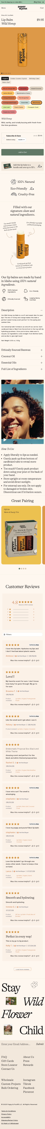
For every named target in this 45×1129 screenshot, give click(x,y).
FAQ (4, 1057)
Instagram (29, 1080)
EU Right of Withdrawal (9, 1123)
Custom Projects (11, 1084)
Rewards (28, 1065)
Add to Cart (22, 152)
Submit (40, 1044)
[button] (22, 138)
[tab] (5, 78)
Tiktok (27, 1084)
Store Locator (9, 1065)
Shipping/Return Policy (9, 1120)
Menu (3, 8)
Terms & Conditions (8, 1111)
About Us (28, 1057)
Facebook (28, 1087)
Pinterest (28, 1091)
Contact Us (7, 1068)
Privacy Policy (6, 1114)
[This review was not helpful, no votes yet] (36, 660)
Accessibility (5, 1117)
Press (26, 1061)
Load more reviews (22, 969)
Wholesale (7, 1080)
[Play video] (4, 439)
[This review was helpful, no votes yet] (32, 660)
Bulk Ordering (9, 1087)
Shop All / (4, 15)
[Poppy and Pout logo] (22, 8)
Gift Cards (7, 1061)
